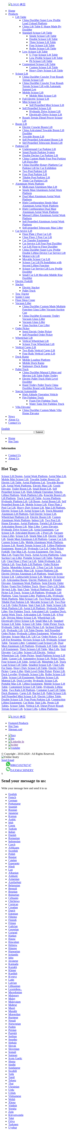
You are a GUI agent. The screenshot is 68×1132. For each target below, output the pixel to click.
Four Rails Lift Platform (29, 564)
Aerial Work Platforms (19, 485)
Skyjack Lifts (8, 589)
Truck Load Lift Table (29, 498)
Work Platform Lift (11, 608)
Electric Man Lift (42, 485)
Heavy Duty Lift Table (52, 586)
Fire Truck (55, 551)
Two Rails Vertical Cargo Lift (38, 350)
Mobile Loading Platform (36, 359)
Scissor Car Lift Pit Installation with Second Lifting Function (42, 264)
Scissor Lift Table (31, 624)
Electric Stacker (31, 287)
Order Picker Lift (34, 627)
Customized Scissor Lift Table (38, 64)
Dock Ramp (22, 356)
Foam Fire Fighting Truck (43, 400)
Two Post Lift (52, 520)
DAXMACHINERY (22, 770)
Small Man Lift (43, 620)
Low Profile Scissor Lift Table (46, 57)
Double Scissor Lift (12, 699)
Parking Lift (22, 145)
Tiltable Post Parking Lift (36, 177)
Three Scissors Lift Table (33, 649)
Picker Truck (58, 658)
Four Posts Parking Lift (37, 699)
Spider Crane (22, 296)
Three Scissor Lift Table (42, 42)
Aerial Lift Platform (34, 608)
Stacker (19, 284)
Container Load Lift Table (50, 690)
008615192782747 (20, 765)
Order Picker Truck (53, 624)
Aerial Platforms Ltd (33, 482)
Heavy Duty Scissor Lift (30, 507)
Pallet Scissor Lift (56, 693)
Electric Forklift (24, 281)
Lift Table (20, 17)
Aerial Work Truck (11, 614)
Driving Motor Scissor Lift (21, 617)
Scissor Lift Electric (35, 652)
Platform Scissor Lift (47, 677)
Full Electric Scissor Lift (35, 98)
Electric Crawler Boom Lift (37, 127)
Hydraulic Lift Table (46, 646)
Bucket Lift (38, 693)
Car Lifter (17, 652)
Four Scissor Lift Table (42, 45)
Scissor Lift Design (11, 476)
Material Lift (8, 680)
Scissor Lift (21, 73)
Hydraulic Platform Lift (14, 501)
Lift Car (36, 636)
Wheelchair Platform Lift (15, 517)
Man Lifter (34, 526)
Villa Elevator (23, 407)
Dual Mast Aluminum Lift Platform (32, 644)
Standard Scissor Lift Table (37, 32)
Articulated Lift (39, 611)
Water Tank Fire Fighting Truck (46, 403)
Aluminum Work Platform (29, 183)
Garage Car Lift (57, 539)
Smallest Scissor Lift (40, 664)
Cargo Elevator (49, 526)
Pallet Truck (29, 290)
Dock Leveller (9, 674)
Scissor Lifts (30, 708)
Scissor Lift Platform (33, 592)
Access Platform (52, 498)
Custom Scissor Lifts (12, 542)
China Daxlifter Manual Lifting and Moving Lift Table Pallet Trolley (41, 374)
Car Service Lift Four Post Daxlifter (42, 243)
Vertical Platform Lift (42, 589)
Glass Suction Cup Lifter (36, 325)
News (11, 416)
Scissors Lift (8, 545)
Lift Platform (8, 498)
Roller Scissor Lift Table (42, 48)
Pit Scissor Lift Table (40, 61)
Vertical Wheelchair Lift (35, 340)
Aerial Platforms (29, 523)
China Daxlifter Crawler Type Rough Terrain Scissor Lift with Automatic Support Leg (42, 86)
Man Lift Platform (55, 507)
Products (13, 13)
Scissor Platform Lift (46, 570)
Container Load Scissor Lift (41, 642)
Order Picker (22, 328)
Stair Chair (23, 589)
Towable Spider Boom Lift (44, 479)
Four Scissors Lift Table (14, 661)
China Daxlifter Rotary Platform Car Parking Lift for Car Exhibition (42, 166)
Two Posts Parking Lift (51, 598)
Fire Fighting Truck (33, 397)
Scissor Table (17, 705)
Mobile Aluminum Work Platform (44, 542)
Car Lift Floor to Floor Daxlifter (40, 246)
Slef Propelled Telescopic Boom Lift (42, 142)
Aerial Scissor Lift (34, 510)
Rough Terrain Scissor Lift (31, 545)
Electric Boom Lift (40, 517)
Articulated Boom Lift (27, 532)
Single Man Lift (38, 535)
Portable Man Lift (11, 683)
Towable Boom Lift (33, 136)
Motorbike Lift (50, 661)
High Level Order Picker (38, 671)
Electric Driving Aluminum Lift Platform (23, 573)
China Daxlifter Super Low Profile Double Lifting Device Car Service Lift (44, 251)
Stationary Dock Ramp (35, 366)
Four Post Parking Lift (34, 174)
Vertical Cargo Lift (25, 347)
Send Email (7, 760)
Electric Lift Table (11, 482)
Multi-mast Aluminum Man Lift (39, 186)
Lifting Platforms (48, 708)
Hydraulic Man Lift (23, 570)
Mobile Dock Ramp (33, 362)
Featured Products (18, 723)
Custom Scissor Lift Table (43, 67)
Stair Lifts (40, 702)
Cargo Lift (25, 693)
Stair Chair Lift (36, 605)
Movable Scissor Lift (41, 602)
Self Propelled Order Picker (37, 334)
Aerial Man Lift (57, 476)
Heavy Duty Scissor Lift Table (46, 70)
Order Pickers (49, 636)
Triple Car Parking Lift (34, 180)
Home (11, 10)
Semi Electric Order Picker (37, 331)
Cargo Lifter (16, 671)
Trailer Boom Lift (21, 488)
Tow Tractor (22, 293)
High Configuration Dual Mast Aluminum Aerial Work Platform (40, 210)
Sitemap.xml (15, 729)
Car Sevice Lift (23, 230)
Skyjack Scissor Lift (34, 639)
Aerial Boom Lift (50, 501)
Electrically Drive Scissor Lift (45, 114)
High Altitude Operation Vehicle (40, 394)
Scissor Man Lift (21, 636)
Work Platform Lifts (31, 495)
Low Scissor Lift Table (35, 51)
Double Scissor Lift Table (43, 39)
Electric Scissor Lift (12, 510)
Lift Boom (34, 501)
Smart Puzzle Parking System (38, 152)
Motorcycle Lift (31, 256)
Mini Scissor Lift (31, 101)
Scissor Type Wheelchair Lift (38, 344)
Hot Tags (13, 441)
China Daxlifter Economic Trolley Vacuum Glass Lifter (41, 317)
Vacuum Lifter (23, 303)
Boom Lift (21, 123)
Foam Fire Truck (22, 554)
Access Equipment (37, 551)
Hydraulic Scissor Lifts (31, 674)
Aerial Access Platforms (45, 554)
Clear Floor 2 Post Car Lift (37, 237)
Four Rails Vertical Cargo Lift (38, 353)
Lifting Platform (10, 495)
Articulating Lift (32, 614)
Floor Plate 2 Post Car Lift (36, 234)
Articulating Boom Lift (14, 526)
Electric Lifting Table (49, 696)
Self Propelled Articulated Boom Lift (42, 139)
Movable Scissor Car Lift (36, 259)
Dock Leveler (24, 680)
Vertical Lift (32, 705)
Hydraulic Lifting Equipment (33, 633)
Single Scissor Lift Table (42, 35)
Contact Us (14, 422)
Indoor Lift (38, 520)
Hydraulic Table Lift (12, 627)
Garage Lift (15, 658)
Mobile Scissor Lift (32, 92)
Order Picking (19, 605)
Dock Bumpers (9, 693)
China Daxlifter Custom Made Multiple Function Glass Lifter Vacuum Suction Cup (44, 309)
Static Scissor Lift (56, 605)
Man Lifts (53, 649)
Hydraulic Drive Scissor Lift (45, 111)
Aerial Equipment (43, 529)
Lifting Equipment (32, 683)
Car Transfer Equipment (35, 240)
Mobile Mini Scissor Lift (42, 95)
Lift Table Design (33, 630)
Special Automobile (26, 391)
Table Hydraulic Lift (49, 561)
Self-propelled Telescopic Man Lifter (42, 227)
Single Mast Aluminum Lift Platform (27, 539)
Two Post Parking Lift (34, 171)
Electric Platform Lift (40, 579)
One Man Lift (18, 551)
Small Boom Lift (42, 488)
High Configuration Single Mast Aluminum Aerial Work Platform (40, 204)
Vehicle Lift (7, 564)
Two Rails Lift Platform (22, 690)
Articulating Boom (17, 579)
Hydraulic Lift (14, 630)
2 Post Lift (46, 532)
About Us (13, 419)
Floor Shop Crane (25, 300)
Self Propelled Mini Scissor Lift (46, 105)
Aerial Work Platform (35, 476)
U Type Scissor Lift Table (43, 54)
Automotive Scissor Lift (36, 658)
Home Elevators (10, 523)
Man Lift (6, 554)
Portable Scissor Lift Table (37, 557)
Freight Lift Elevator (51, 523)
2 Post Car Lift (44, 567)
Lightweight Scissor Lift (28, 576)
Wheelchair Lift (24, 337)
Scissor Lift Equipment (21, 677)
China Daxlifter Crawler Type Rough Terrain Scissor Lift (42, 78)
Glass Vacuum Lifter (23, 595)
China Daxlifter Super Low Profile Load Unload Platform (41, 22)
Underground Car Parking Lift (39, 149)
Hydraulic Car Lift (38, 548)
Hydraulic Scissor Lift (45, 680)
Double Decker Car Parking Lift (40, 155)
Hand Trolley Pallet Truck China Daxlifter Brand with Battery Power (42, 387)
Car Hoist (28, 702)
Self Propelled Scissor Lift (36, 108)
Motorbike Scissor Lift (22, 567)
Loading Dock (58, 611)
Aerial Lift (34, 661)
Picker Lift (59, 671)
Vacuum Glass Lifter (33, 322)
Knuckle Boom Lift (54, 495)
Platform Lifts (43, 595)
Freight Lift (49, 614)
